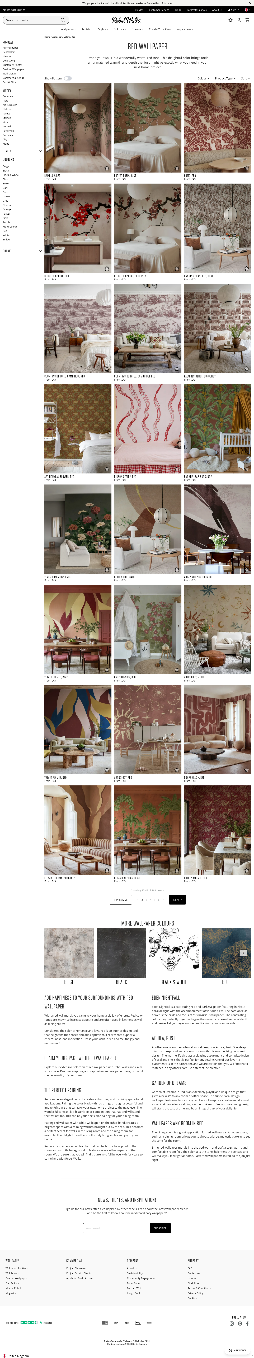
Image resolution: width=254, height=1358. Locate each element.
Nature (7, 109)
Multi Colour (10, 226)
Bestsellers (9, 52)
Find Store (194, 1283)
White (6, 235)
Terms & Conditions (199, 1288)
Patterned (8, 130)
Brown (6, 183)
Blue (5, 179)
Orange (7, 209)
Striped (7, 117)
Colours (119, 29)
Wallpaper (67, 29)
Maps (6, 143)
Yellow (6, 239)
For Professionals (197, 10)
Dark (5, 187)
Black (6, 170)
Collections (9, 60)
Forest (6, 113)
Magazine (11, 1293)
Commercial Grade (13, 77)
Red (5, 231)
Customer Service (159, 10)
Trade (178, 10)
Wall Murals (10, 73)
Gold (5, 192)
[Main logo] (127, 20)
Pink (5, 218)
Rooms (136, 29)
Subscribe (160, 1228)
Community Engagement (141, 1278)
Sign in (235, 10)
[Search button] (63, 20)
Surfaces (8, 135)
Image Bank (133, 1293)
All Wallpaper (10, 47)
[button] (246, 10)
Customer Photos (12, 65)
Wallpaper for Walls (17, 1268)
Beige (6, 166)
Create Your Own (160, 29)
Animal (7, 126)
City (5, 139)
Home (47, 36)
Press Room (133, 1283)
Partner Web (134, 1288)
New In (7, 56)
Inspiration (184, 29)
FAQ (190, 1268)
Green (6, 196)
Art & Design (10, 105)
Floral (6, 100)
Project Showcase (76, 1268)
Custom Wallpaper (13, 69)
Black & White (11, 174)
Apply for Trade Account (80, 1278)
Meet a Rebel (13, 1288)
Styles (102, 29)
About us (217, 10)
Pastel (6, 213)
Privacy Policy (195, 1293)
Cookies (192, 1298)
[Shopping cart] (247, 20)
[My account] (239, 20)
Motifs (86, 29)
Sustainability (135, 1273)
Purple (6, 222)
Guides (139, 10)
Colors (67, 36)
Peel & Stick (9, 82)
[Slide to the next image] (243, 953)
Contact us (194, 1273)
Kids (5, 122)
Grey (5, 200)
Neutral (7, 205)
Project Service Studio (78, 1273)
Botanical (8, 96)
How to (192, 1278)
